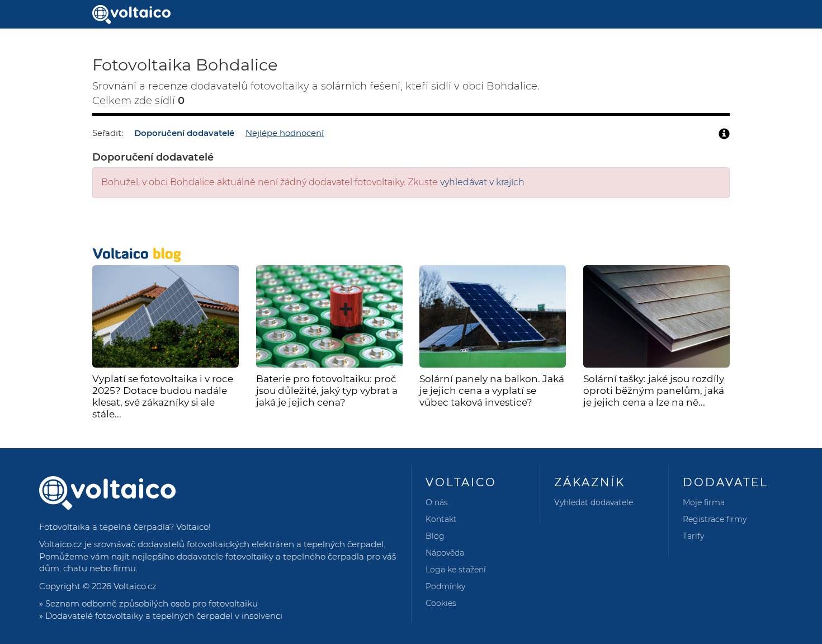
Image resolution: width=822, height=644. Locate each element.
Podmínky (445, 586)
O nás (437, 502)
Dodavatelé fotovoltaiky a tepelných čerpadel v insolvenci (163, 615)
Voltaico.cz (135, 586)
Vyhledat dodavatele (593, 502)
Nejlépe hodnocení (284, 133)
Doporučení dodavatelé (184, 133)
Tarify (693, 536)
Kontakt (441, 519)
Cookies (441, 603)
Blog (435, 536)
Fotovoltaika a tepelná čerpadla (104, 526)
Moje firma (704, 502)
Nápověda (445, 553)
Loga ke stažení (456, 570)
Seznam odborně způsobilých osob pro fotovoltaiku (151, 603)
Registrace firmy (715, 519)
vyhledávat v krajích (482, 182)
